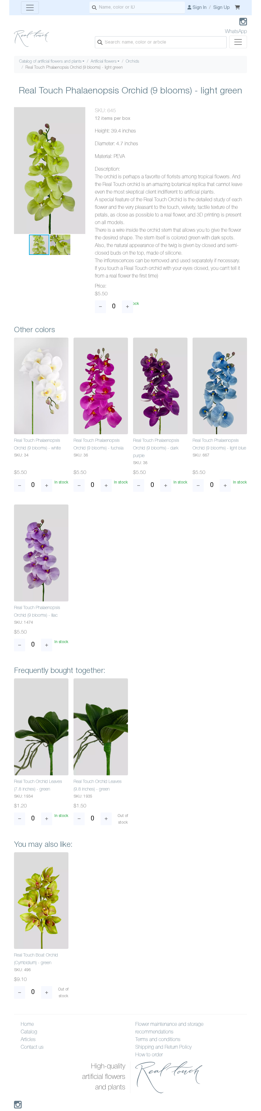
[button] (79, 113)
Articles (28, 1040)
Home (27, 1024)
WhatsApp (236, 32)
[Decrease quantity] (100, 306)
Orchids (132, 61)
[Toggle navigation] (30, 7)
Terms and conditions (157, 1040)
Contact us (32, 1047)
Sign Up (221, 8)
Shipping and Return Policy (163, 1047)
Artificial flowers (103, 61)
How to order (149, 1055)
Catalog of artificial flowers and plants (50, 61)
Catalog (29, 1032)
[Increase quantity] (127, 306)
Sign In (199, 8)
